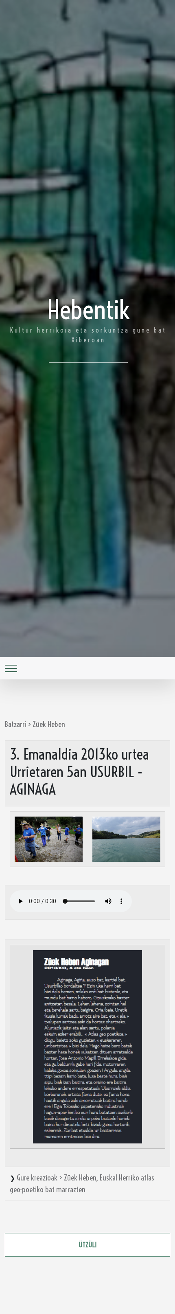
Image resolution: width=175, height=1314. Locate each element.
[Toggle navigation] (11, 668)
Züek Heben (49, 724)
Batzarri (15, 724)
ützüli (87, 1245)
